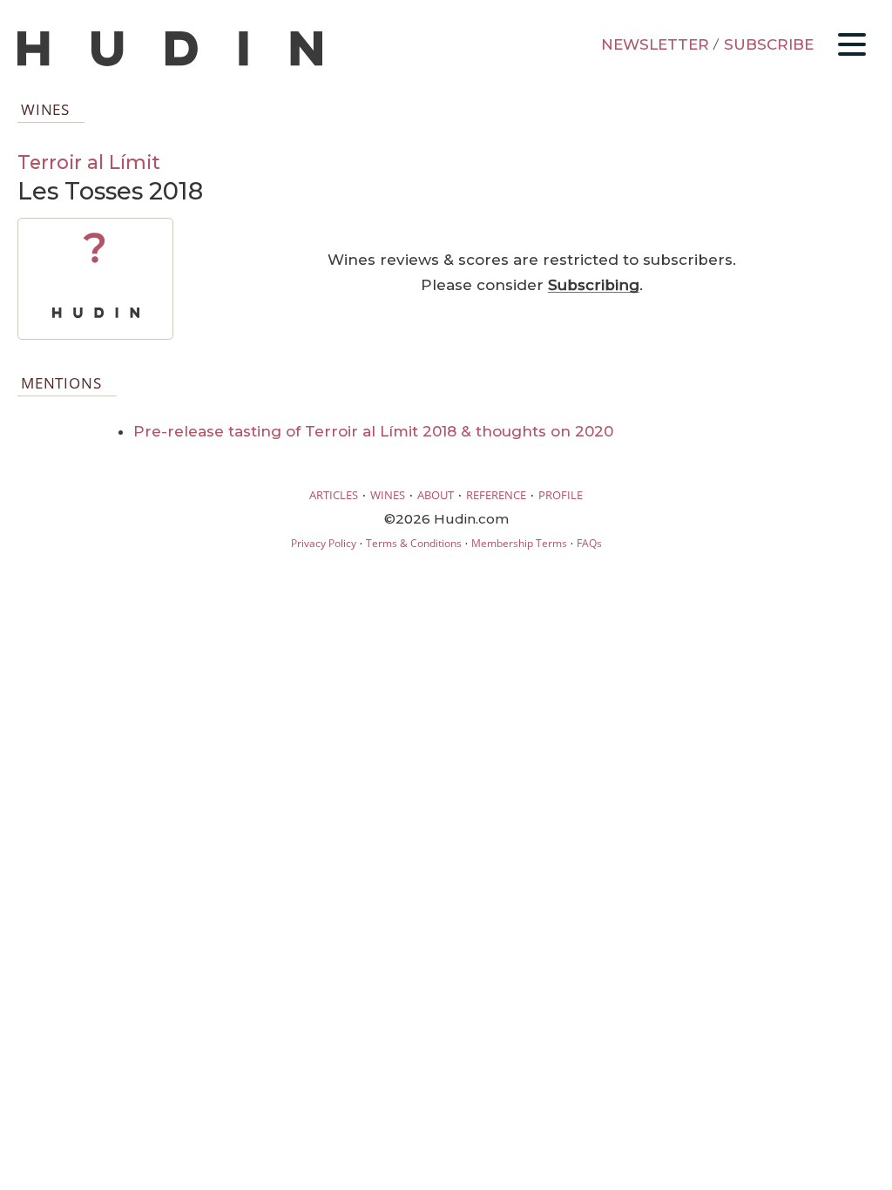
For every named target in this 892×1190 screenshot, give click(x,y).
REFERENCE (496, 495)
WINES (387, 495)
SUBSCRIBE (769, 44)
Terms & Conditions (414, 543)
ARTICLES (333, 495)
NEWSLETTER (655, 44)
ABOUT (435, 495)
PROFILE (560, 495)
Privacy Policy (323, 543)
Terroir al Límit (88, 162)
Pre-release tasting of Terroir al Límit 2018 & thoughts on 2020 (373, 431)
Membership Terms (519, 543)
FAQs (589, 543)
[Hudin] (169, 62)
